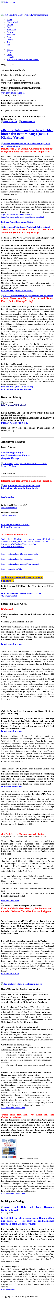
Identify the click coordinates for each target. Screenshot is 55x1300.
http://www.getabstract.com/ (14, 423)
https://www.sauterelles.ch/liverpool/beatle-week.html (22, 217)
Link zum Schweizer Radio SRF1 (15, 525)
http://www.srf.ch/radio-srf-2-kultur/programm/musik (19, 554)
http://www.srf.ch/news (9, 508)
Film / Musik (12, 22)
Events (10, 39)
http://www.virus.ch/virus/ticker (12, 569)
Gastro (10, 32)
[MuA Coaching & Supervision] (24, 15)
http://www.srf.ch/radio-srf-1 (12, 547)
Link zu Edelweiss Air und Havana (16, 389)
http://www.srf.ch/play (8, 515)
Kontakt (10, 57)
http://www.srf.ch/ (7, 497)
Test (8, 42)
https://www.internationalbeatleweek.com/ (18, 214)
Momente (11, 34)
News (9, 52)
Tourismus (11, 29)
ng (32, 387)
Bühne (10, 24)
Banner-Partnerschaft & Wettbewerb (23, 59)
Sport (9, 37)
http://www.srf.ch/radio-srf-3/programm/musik (17, 559)
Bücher (10, 27)
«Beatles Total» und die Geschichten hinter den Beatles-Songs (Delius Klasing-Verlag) (27, 133)
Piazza (10, 49)
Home (9, 19)
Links (9, 54)
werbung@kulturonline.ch (13, 93)
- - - (3, 980)
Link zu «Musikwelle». (10, 527)
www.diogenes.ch (8, 1289)
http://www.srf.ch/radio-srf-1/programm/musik (19, 544)
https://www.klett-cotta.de (12, 644)
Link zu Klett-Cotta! (10, 901)
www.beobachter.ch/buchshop (13, 1108)
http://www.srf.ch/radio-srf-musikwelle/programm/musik (20, 564)
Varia (9, 45)
